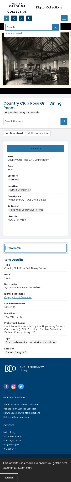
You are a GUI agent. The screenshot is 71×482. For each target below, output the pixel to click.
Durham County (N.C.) (20, 189)
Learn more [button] (25, 467)
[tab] (35, 148)
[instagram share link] (13, 386)
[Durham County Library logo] (24, 368)
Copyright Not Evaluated (18, 297)
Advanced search (14, 33)
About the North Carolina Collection (20, 404)
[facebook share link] (6, 386)
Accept (9, 477)
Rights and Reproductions (16, 417)
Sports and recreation (16, 342)
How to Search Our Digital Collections (21, 412)
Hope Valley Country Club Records (22, 112)
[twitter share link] (21, 386)
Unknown (14, 179)
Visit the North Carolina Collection (19, 408)
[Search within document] (63, 121)
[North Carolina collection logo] (35, 8)
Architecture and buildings (43, 342)
